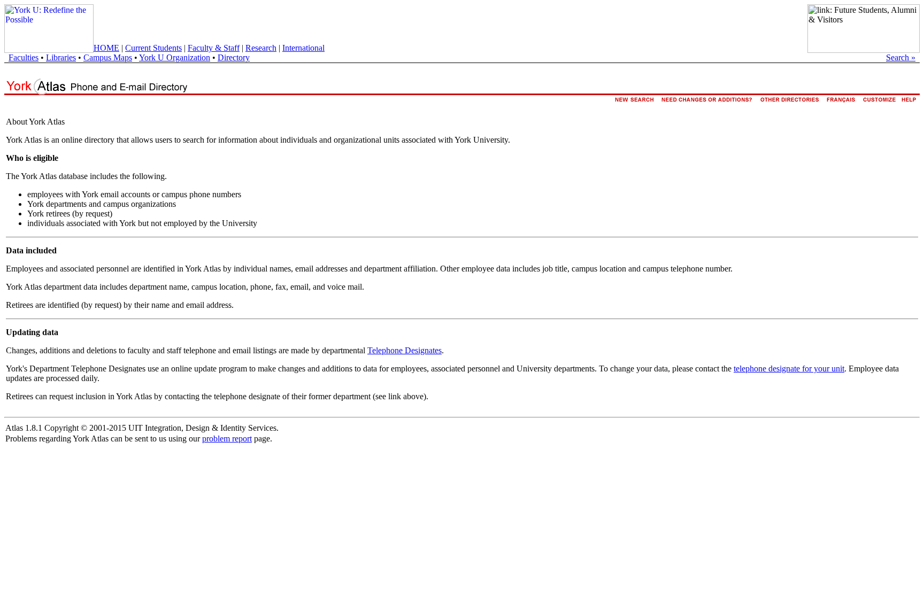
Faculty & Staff (214, 47)
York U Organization (174, 57)
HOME (106, 47)
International (303, 47)
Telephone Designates (404, 350)
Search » (900, 57)
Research (260, 47)
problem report (227, 438)
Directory (234, 57)
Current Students (153, 47)
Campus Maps (107, 57)
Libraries (61, 57)
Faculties (23, 57)
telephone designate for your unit (789, 368)
